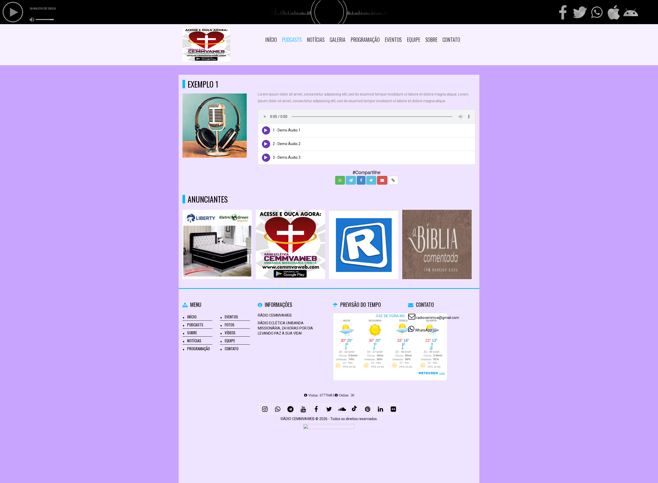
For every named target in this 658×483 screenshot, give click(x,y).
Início (271, 39)
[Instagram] (264, 409)
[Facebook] (316, 409)
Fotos (229, 324)
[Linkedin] (380, 409)
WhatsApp (423, 330)
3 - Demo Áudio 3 (286, 157)
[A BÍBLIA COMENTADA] (437, 235)
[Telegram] (290, 409)
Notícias (316, 39)
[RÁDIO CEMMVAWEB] (290, 235)
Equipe (413, 39)
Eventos (393, 39)
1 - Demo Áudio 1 (286, 130)
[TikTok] (354, 409)
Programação (365, 39)
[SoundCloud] (341, 409)
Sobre (431, 39)
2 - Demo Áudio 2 (286, 144)
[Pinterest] (367, 409)
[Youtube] (303, 409)
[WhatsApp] (277, 409)
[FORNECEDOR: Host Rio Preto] (329, 443)
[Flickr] (393, 409)
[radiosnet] (363, 235)
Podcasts (292, 39)
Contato (451, 39)
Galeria (337, 39)
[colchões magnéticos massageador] (217, 235)
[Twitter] (329, 409)
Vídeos (230, 332)
